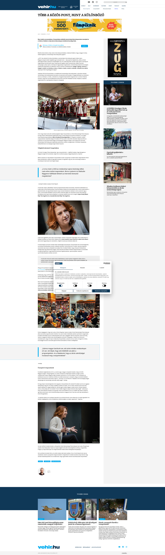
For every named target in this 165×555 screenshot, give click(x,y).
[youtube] (89, 2)
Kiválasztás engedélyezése (83, 290)
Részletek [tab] (82, 267)
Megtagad (64, 290)
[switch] (75, 286)
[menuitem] (83, 5)
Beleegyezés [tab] (63, 267)
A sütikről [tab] (102, 267)
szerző (49, 470)
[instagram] (97, 2)
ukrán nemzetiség (56, 461)
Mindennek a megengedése (101, 290)
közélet (40, 461)
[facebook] (93, 2)
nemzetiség (47, 461)
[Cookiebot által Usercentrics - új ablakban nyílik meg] (104, 263)
